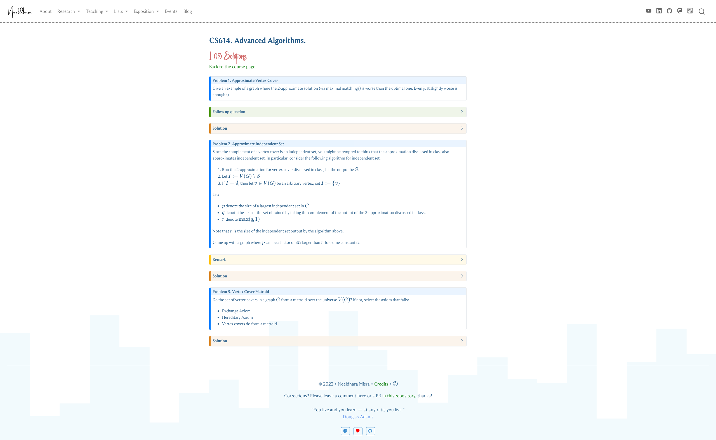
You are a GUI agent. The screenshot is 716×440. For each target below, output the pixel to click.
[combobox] (702, 11)
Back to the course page (232, 67)
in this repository (398, 396)
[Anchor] (311, 40)
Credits (381, 384)
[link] (69, 11)
